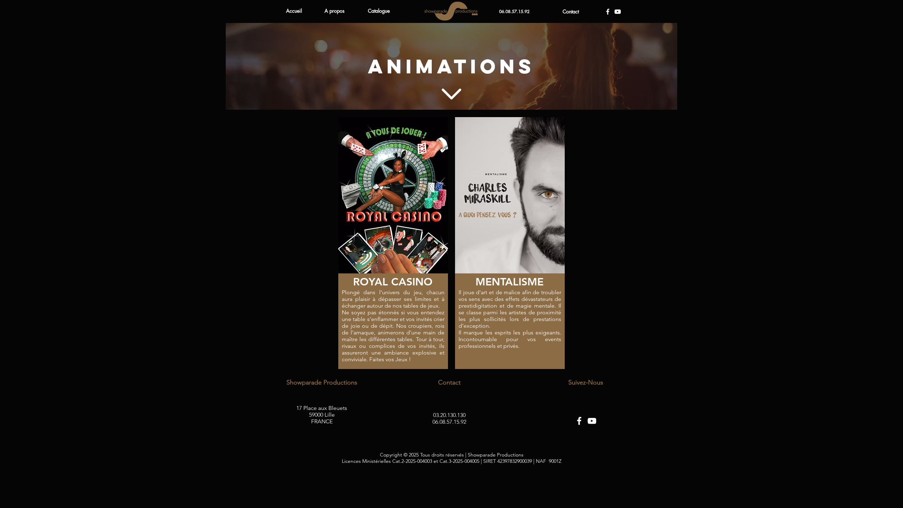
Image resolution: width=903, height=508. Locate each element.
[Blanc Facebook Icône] (608, 12)
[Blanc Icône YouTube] (618, 12)
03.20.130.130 (449, 415)
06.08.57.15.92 (449, 421)
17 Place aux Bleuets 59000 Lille (321, 411)
